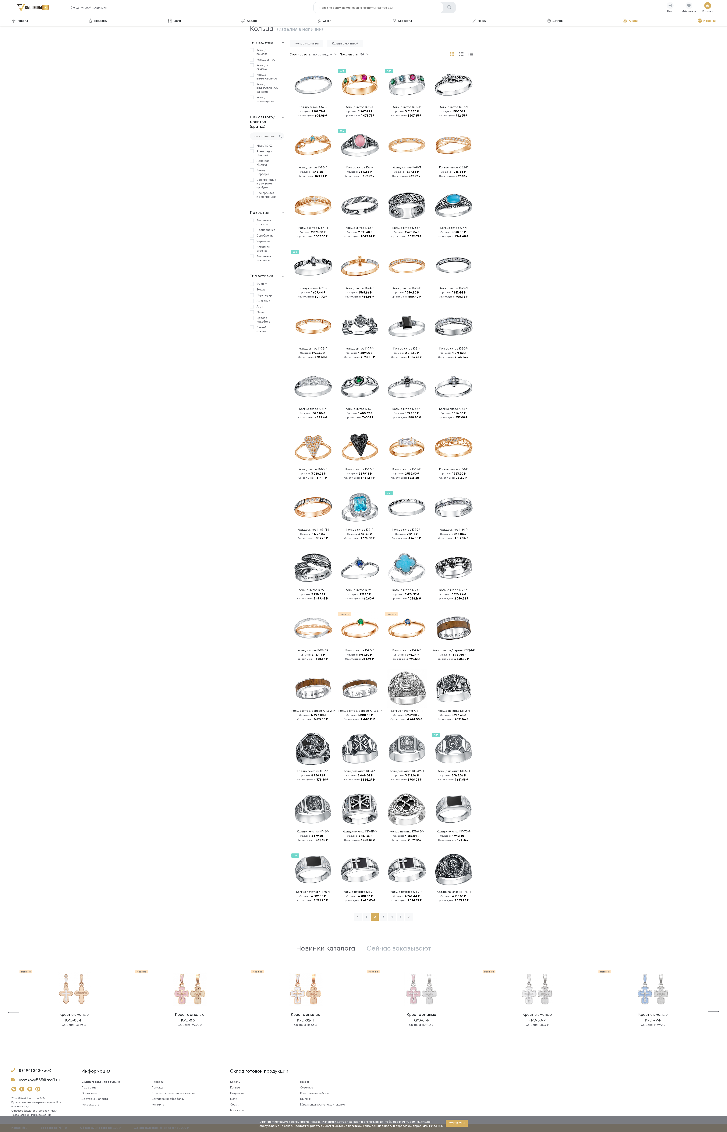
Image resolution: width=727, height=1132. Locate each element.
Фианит (262, 284)
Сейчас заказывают (399, 948)
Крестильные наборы (314, 1093)
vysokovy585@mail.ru (39, 1079)
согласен (457, 1123)
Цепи (177, 21)
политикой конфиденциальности (370, 1126)
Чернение (263, 241)
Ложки (482, 21)
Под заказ (88, 1087)
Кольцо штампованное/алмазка (266, 87)
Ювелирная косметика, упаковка (322, 1104)
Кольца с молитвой (345, 43)
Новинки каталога (325, 948)
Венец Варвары (263, 172)
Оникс (261, 312)
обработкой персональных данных (419, 1126)
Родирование (266, 230)
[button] (13, 1012)
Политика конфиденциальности (173, 1093)
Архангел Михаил (263, 162)
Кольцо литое (266, 59)
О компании (89, 1093)
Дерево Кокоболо (263, 319)
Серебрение (265, 235)
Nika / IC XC (265, 145)
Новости (157, 1082)
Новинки (709, 21)
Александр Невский (264, 153)
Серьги (327, 21)
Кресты (22, 21)
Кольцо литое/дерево (266, 99)
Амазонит (263, 301)
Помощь (157, 1087)
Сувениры (307, 1087)
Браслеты (405, 21)
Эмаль (261, 289)
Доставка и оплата (94, 1099)
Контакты (158, 1104)
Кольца (252, 21)
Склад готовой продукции (89, 7)
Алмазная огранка (263, 248)
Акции (633, 21)
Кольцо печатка (262, 52)
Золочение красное (264, 222)
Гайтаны (305, 1099)
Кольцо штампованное (266, 76)
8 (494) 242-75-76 (35, 1070)
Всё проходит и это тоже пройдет (266, 183)
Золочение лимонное (264, 258)
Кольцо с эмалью (263, 67)
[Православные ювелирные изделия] (33, 10)
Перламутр (264, 295)
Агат (260, 306)
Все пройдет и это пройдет (266, 195)
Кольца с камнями (306, 43)
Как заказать (90, 1104)
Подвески (101, 21)
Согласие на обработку (167, 1099)
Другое (557, 21)
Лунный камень (261, 329)
